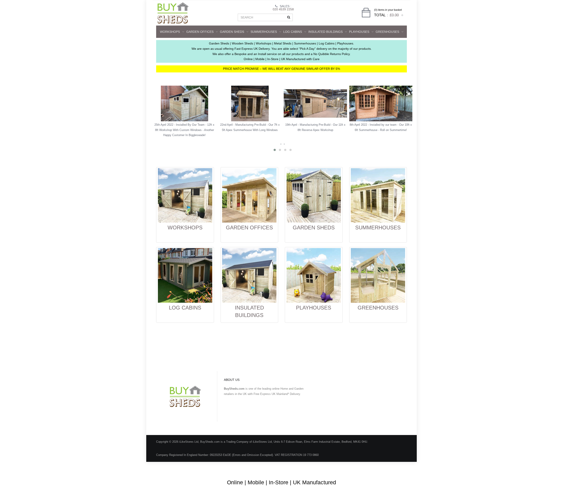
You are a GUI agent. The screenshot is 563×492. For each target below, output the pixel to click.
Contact (395, 468)
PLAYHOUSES (313, 308)
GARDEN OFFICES (200, 31)
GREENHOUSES (387, 31)
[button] (274, 150)
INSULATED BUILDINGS (325, 31)
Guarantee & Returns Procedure (329, 468)
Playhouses (359, 31)
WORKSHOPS (170, 31)
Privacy (379, 468)
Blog (249, 468)
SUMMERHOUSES (263, 31)
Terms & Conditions (290, 468)
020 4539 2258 (283, 9)
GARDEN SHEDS (232, 31)
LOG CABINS (292, 31)
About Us (265, 468)
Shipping (361, 468)
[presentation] (281, 144)
